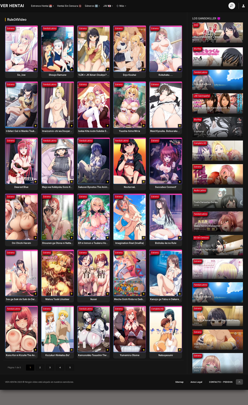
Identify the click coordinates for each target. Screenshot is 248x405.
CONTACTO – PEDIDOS (220, 382)
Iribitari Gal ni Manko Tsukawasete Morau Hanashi (33, 131)
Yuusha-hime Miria (129, 131)
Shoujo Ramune (57, 75)
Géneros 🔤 (91, 6)
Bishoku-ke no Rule (165, 243)
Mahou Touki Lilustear (57, 299)
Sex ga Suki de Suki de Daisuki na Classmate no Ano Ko (36, 299)
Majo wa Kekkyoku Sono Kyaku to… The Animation (69, 187)
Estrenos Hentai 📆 (41, 6)
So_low (21, 75)
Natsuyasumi (165, 355)
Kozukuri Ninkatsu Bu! (57, 355)
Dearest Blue (21, 187)
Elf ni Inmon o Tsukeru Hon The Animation (101, 243)
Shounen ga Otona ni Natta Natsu (60, 243)
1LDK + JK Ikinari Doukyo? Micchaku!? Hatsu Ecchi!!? (107, 75)
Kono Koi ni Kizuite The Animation (24, 355)
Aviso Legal (196, 382)
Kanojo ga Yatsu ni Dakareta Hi (167, 299)
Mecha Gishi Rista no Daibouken (131, 299)
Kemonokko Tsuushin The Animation (98, 355)
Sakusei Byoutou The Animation (95, 187)
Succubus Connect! (165, 187)
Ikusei (93, 299)
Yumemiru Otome (129, 355)
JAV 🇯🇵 (107, 6)
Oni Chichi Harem (21, 243)
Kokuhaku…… (166, 75)
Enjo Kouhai (129, 75)
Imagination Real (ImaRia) (129, 243)
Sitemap (179, 382)
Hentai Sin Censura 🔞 (69, 6)
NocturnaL (129, 187)
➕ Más (120, 6)
